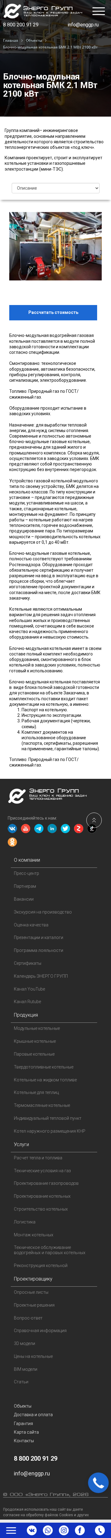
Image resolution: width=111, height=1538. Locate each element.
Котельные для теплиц (36, 1092)
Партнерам (25, 886)
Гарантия (23, 1423)
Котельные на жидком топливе (45, 1079)
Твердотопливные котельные (43, 1067)
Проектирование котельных (42, 1196)
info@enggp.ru (83, 25)
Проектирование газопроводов (46, 1183)
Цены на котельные (33, 1356)
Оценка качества (31, 924)
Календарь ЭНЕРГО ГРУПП (41, 976)
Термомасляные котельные (42, 1105)
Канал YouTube (29, 989)
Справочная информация (40, 1330)
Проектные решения (34, 1305)
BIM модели (25, 1369)
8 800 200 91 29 (21, 25)
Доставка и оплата (33, 1414)
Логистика (24, 1221)
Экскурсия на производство (43, 912)
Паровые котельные (34, 1054)
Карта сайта (26, 1432)
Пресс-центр (26, 873)
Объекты (22, 1406)
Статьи (21, 1381)
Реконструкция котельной (41, 1265)
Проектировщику (33, 1279)
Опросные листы (31, 1292)
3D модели (24, 1343)
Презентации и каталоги (38, 937)
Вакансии (24, 899)
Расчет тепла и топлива (38, 1157)
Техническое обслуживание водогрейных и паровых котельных (49, 1250)
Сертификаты (27, 963)
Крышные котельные (35, 1041)
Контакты (24, 1440)
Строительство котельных (41, 1209)
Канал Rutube (27, 1001)
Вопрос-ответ (28, 1318)
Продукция (26, 1015)
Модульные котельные (37, 1028)
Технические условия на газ (42, 1170)
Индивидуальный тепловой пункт (47, 1118)
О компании (27, 860)
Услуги (21, 1144)
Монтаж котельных (33, 1234)
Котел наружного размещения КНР (49, 1131)
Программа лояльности (38, 950)
